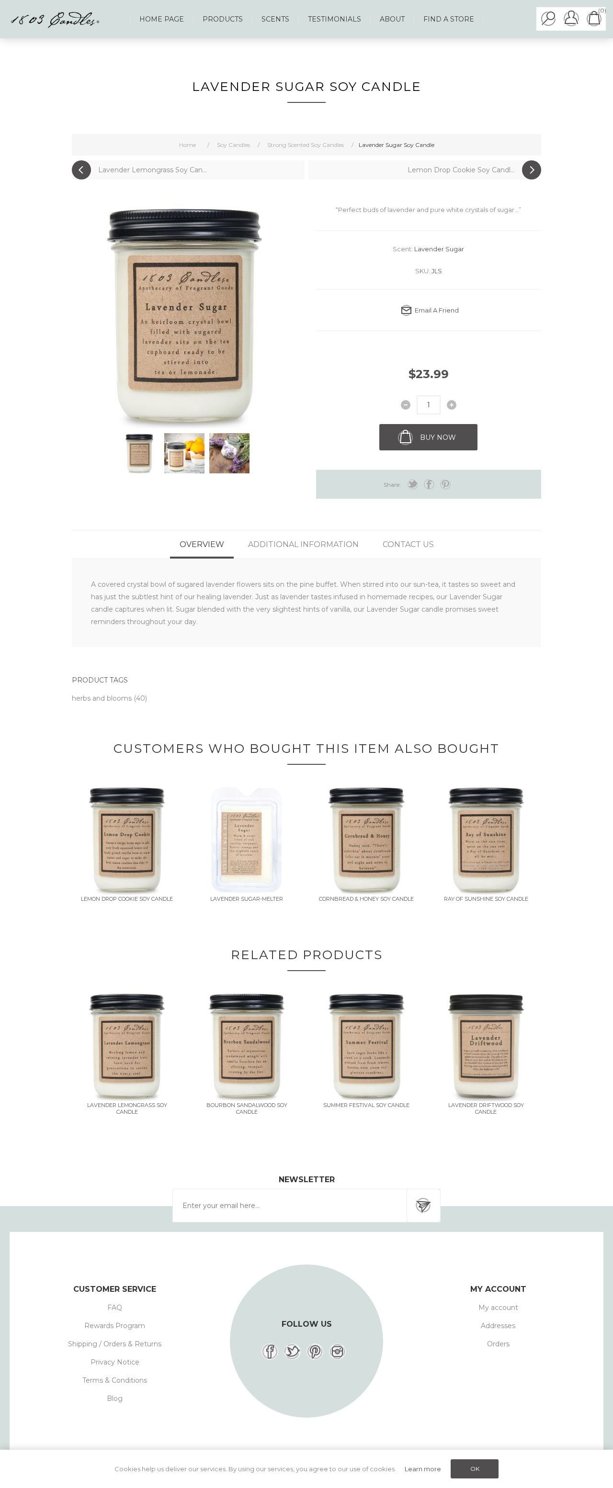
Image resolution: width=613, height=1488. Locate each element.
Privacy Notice (115, 1362)
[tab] (202, 544)
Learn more (423, 1469)
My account (498, 1307)
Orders (498, 1344)
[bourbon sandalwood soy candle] (247, 1046)
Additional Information (303, 544)
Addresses (498, 1325)
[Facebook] (269, 1351)
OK (474, 1468)
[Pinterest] (314, 1351)
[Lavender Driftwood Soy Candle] (486, 1046)
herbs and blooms (103, 698)
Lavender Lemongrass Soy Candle (127, 1108)
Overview (202, 544)
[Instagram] (337, 1351)
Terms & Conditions (114, 1380)
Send (423, 1205)
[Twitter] (292, 1351)
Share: (392, 484)
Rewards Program (114, 1325)
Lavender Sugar (439, 249)
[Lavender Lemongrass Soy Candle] (127, 1046)
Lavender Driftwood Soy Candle (486, 1108)
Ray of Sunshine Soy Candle (486, 898)
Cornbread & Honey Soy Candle (366, 898)
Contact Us (408, 544)
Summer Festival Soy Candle (366, 1105)
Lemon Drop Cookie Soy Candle (127, 898)
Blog (115, 1398)
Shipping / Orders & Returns (114, 1344)
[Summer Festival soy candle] (366, 1046)
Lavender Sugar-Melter (246, 898)
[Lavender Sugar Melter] (247, 840)
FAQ (114, 1307)
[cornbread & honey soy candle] (366, 840)
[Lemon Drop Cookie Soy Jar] (127, 840)
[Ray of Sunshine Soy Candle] (486, 840)
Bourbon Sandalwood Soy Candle (246, 1108)
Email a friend (437, 310)
